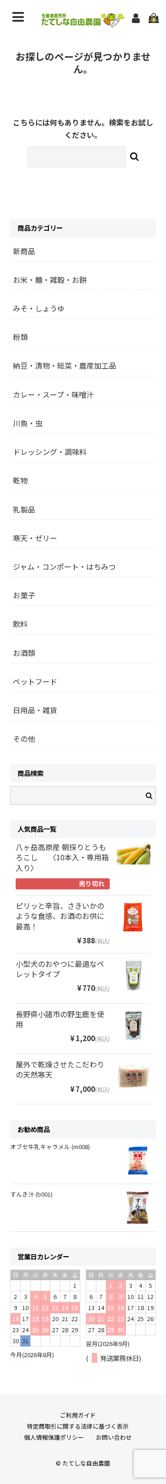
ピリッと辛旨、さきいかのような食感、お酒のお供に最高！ (60, 916)
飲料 (20, 623)
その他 (24, 738)
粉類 (20, 336)
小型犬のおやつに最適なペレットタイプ (60, 969)
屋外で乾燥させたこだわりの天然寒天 (60, 1069)
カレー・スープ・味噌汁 (53, 394)
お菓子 (24, 595)
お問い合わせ (114, 1437)
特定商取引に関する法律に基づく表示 (78, 1426)
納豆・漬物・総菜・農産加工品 (64, 365)
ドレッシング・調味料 (50, 451)
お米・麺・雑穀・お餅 (50, 279)
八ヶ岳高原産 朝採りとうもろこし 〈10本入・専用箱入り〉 (62, 857)
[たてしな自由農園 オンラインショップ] (83, 24)
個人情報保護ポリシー (54, 1437)
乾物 (20, 480)
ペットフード (35, 681)
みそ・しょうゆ (39, 308)
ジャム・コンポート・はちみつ (64, 566)
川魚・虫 (27, 423)
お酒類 (24, 652)
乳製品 (24, 509)
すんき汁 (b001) (31, 1194)
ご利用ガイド (78, 1415)
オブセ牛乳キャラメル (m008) (50, 1146)
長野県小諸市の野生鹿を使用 (60, 1019)
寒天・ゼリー (35, 537)
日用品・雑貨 (35, 709)
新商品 (24, 250)
